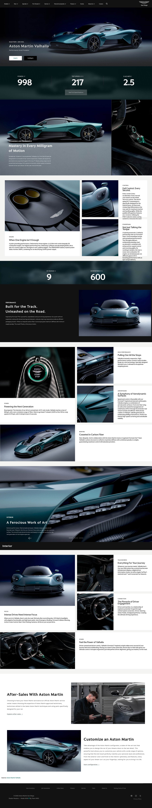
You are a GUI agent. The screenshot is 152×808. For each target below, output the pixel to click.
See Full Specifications (76, 92)
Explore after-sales (14, 714)
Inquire (15, 58)
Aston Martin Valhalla (13, 778)
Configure (30, 58)
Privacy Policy (137, 799)
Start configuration (91, 764)
